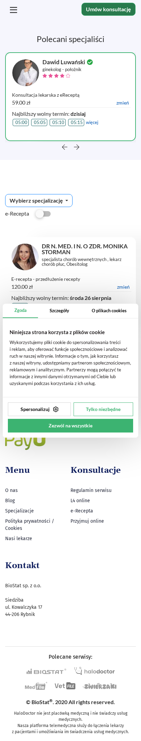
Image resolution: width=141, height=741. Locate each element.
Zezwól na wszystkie (70, 425)
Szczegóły (59, 310)
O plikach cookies (109, 310)
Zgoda (20, 310)
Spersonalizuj (35, 409)
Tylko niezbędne (103, 409)
